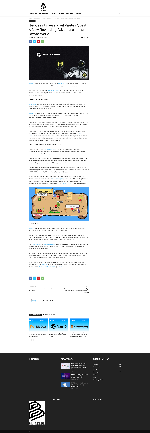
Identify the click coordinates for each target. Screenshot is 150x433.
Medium (41, 267)
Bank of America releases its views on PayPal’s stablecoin (42, 289)
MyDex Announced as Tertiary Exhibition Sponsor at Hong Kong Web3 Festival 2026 (37, 334)
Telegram (53, 267)
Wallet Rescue (62, 84)
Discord (59, 267)
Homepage (33, 14)
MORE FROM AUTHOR (49, 315)
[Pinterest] (38, 41)
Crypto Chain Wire (34, 37)
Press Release (43, 14)
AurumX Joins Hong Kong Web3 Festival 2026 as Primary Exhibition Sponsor (58, 334)
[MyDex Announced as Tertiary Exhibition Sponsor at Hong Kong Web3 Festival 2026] (38, 325)
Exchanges (69, 14)
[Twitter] (34, 41)
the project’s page (57, 179)
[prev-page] (30, 340)
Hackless (31, 84)
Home (30, 18)
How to (78, 14)
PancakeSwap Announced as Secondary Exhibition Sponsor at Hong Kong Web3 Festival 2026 (78, 334)
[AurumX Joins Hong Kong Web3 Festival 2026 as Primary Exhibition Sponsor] (58, 325)
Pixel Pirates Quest (53, 90)
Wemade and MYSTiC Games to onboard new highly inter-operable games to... (79, 376)
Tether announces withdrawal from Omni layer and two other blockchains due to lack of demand (75, 290)
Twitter (47, 267)
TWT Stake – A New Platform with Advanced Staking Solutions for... (79, 384)
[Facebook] (30, 41)
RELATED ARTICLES (35, 315)
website (44, 264)
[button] (119, 14)
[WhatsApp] (42, 41)
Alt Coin (54, 14)
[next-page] (32, 340)
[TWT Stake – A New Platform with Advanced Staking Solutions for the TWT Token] (65, 384)
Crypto (61, 14)
